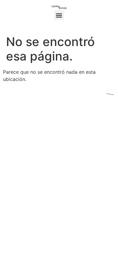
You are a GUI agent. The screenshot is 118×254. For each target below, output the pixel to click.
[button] (59, 15)
